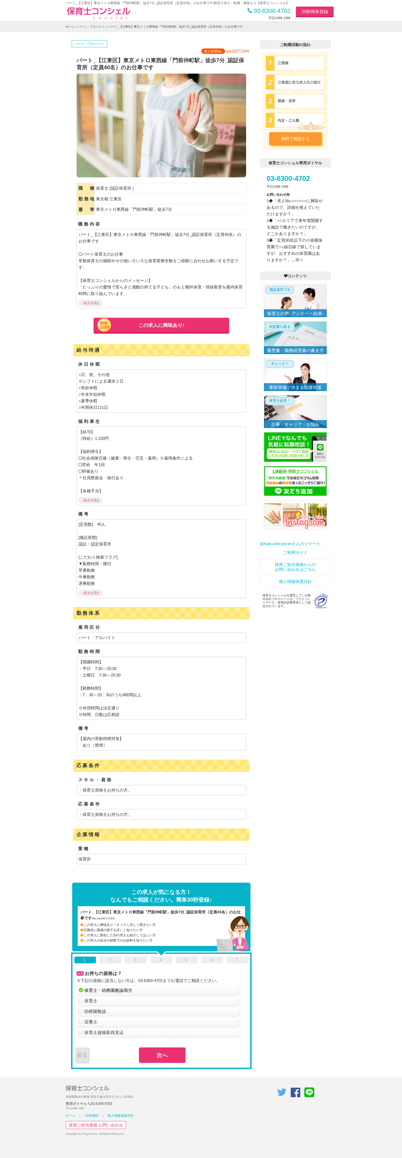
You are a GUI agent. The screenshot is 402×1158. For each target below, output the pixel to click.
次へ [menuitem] (162, 1055)
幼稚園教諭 (95, 1011)
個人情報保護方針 (295, 581)
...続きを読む (90, 303)
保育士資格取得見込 (104, 1032)
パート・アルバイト (91, 26)
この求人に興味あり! (161, 325)
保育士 (90, 1000)
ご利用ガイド (295, 552)
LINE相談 (91, 1115)
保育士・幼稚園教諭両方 (108, 990)
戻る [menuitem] (82, 1055)
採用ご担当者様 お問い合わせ (96, 1125)
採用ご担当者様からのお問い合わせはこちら (295, 567)
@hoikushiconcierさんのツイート (290, 543)
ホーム (70, 26)
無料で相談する (295, 138)
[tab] (85, 961)
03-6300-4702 (271, 10)
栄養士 (90, 1022)
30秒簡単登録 (314, 11)
